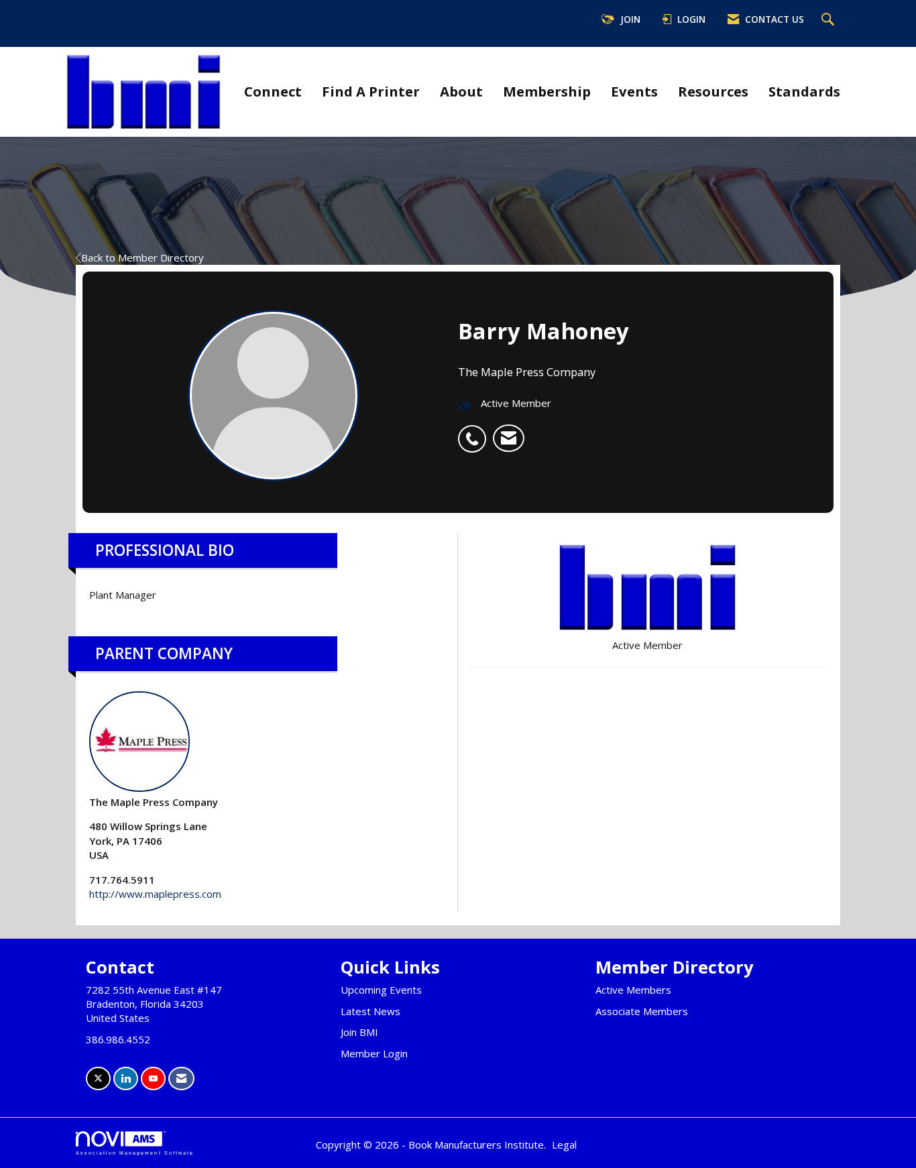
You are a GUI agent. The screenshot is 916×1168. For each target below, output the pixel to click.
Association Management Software (135, 1153)
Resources (713, 91)
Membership (547, 91)
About (461, 91)
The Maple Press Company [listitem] (153, 802)
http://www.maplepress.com (155, 893)
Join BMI (359, 1032)
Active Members (633, 989)
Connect (273, 91)
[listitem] (475, 432)
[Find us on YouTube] (153, 1078)
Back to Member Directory (142, 257)
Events (634, 91)
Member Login (374, 1053)
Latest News (370, 1011)
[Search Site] (829, 20)
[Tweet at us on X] (98, 1078)
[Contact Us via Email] (181, 1078)
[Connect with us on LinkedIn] (125, 1078)
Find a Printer (371, 91)
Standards (804, 91)
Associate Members (641, 1011)
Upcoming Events (381, 989)
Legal (564, 1144)
